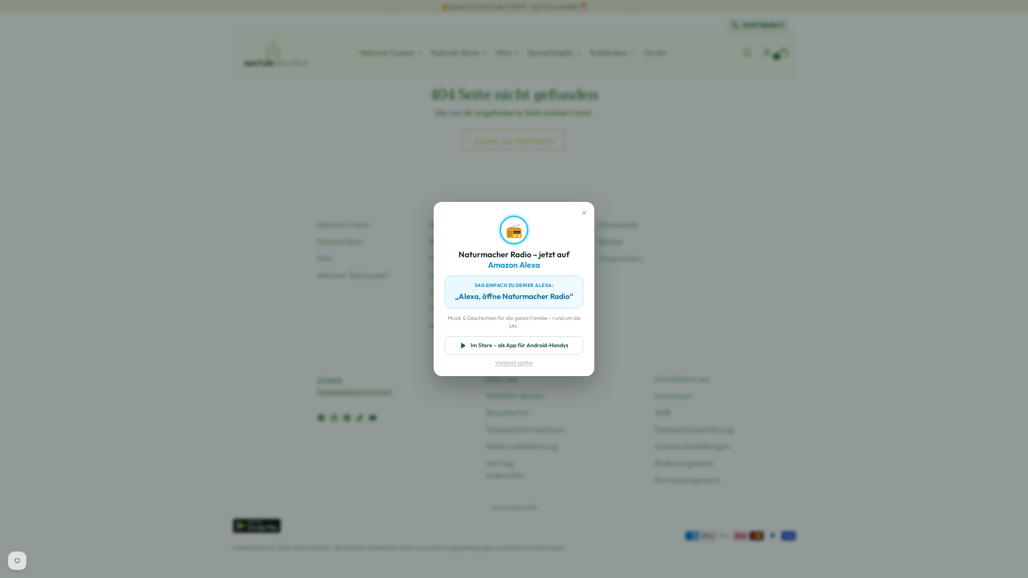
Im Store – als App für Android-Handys (519, 345)
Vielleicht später (514, 362)
